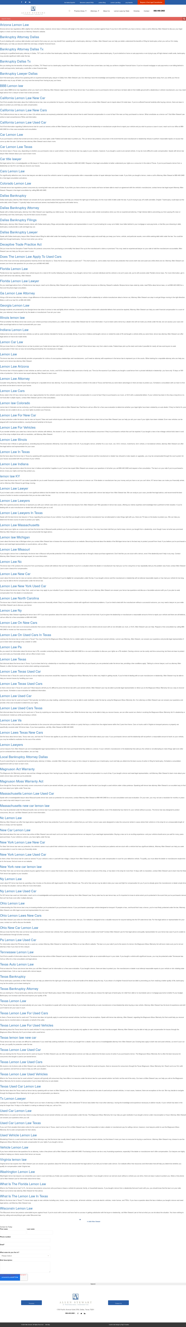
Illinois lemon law (12, 317)
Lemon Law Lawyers (15, 500)
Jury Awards (129, 2)
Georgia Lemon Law (14, 305)
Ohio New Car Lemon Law (19, 927)
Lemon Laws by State (121, 11)
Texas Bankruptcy (13, 976)
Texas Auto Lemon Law (17, 964)
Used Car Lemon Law (16, 1110)
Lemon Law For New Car (18, 415)
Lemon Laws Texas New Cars (21, 732)
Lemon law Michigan (15, 537)
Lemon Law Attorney (15, 378)
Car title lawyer (10, 158)
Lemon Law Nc (11, 561)
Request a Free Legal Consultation (151, 2)
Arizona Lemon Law (14, 24)
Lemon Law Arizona (14, 366)
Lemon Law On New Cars (18, 622)
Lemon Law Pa (11, 647)
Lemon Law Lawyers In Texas (21, 512)
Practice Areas (79, 11)
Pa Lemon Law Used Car (18, 939)
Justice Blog (102, 2)
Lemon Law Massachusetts (19, 525)
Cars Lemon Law (12, 171)
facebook (21, 2)
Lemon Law (8, 354)
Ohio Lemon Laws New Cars (20, 915)
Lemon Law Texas (13, 659)
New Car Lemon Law (15, 830)
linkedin (29, 2)
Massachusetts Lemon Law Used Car (27, 793)
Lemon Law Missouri (15, 549)
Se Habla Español (69, 2)
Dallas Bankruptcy (13, 195)
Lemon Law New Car (15, 573)
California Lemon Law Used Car (23, 122)
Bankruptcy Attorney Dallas (19, 36)
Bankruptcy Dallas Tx (15, 61)
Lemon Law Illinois (13, 439)
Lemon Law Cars (12, 390)
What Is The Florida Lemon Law (23, 1183)
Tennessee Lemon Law (17, 952)
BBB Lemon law (11, 85)
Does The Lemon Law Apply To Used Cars (30, 256)
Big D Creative (125, 1324)
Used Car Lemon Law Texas (20, 1122)
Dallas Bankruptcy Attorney (19, 207)
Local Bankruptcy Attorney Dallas (24, 756)
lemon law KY (10, 476)
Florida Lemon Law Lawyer (19, 280)
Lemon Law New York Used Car (23, 586)
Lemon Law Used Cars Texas (21, 708)
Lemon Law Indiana (14, 464)
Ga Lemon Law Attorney (17, 293)
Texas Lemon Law (13, 1000)
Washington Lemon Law (17, 1171)
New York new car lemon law (21, 866)
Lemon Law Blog (115, 2)
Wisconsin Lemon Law (16, 1208)
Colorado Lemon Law (15, 183)
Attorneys (94, 11)
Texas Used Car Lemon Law (20, 1086)
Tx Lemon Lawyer (13, 1098)
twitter (25, 2)
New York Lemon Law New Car (22, 842)
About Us (106, 11)
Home (69, 10)
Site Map (47, 1324)
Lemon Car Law (11, 341)
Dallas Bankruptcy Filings (18, 219)
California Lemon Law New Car (22, 97)
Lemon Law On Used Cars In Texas (25, 634)
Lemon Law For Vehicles (18, 427)
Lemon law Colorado (15, 403)
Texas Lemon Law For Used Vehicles (26, 1025)
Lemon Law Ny (11, 610)
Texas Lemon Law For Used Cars (24, 1013)
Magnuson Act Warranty (17, 769)
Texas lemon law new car (18, 1037)
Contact (146, 11)
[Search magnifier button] (184, 19)
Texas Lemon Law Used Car (20, 1049)
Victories (136, 11)
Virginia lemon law (13, 1159)
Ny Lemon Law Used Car (18, 891)
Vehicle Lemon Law (14, 1147)
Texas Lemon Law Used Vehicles (24, 1074)
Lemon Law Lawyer (14, 488)
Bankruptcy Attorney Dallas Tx (21, 49)
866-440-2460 (159, 10)
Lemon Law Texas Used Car (20, 671)
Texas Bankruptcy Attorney (19, 988)
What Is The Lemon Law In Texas (24, 1196)
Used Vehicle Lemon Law (18, 1135)
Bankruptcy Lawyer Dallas (19, 73)
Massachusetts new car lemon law (25, 805)
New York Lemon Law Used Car (23, 854)
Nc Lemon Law (11, 817)
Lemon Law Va (11, 720)
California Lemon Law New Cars (23, 110)
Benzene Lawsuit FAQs (87, 2)
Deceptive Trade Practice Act (21, 244)
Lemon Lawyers (11, 744)
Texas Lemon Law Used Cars (21, 1061)
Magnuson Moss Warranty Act (21, 781)
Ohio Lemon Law (12, 903)
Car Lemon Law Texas (16, 146)
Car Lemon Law (11, 134)
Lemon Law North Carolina (19, 598)
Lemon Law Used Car (16, 695)
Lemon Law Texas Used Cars (21, 683)
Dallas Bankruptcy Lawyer (19, 232)
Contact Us (118, 1303)
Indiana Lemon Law (14, 329)
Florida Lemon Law (14, 268)
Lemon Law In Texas (15, 451)
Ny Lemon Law (11, 878)
